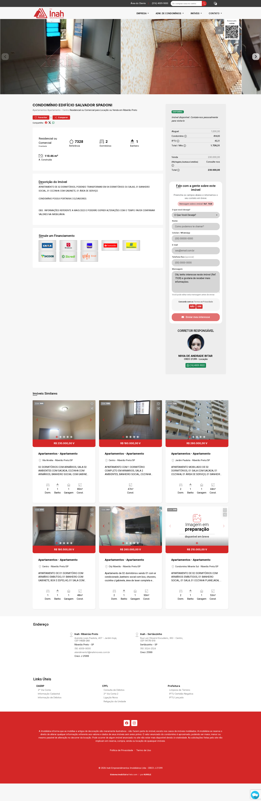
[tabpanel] (130, 56)
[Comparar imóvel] (92, 408)
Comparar (63, 117)
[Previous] (37, 420)
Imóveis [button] (195, 13)
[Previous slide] (5, 56)
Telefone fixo (183, 257)
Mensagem (177, 269)
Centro (66, 110)
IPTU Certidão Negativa (181, 693)
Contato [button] (214, 13)
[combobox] (196, 215)
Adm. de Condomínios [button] (169, 13)
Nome (175, 221)
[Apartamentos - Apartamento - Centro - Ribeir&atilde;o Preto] (48, 13)
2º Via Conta (44, 690)
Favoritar (42, 117)
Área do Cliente (138, 3)
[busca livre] (204, 3)
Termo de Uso (143, 750)
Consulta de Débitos (114, 690)
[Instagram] (134, 723)
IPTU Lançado (176, 697)
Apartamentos (40, 110)
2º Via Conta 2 (111, 693)
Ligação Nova (111, 697)
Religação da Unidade (115, 701)
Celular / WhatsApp (181, 233)
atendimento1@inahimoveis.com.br (92, 652)
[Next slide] (255, 56)
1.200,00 (215, 131)
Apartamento (54, 110)
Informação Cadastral (49, 693)
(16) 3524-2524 (148, 648)
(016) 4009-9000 (160, 3)
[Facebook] (127, 723)
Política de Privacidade (121, 750)
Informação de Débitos (49, 697)
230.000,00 (214, 157)
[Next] (90, 420)
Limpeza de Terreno (179, 690)
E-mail (175, 245)
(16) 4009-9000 (82, 648)
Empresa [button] (142, 13)
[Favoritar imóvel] (92, 404)
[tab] (219, 30)
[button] (215, 3)
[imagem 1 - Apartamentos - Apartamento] (64, 419)
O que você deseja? (181, 210)
